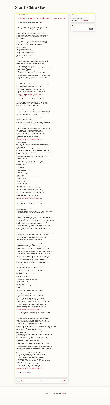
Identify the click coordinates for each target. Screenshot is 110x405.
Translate (85, 20)
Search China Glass (31, 7)
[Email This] (23, 372)
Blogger (63, 393)
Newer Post (20, 381)
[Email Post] (20, 372)
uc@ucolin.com (30, 94)
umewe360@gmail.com (22, 96)
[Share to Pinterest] (30, 372)
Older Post (63, 381)
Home (42, 381)
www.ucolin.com (39, 94)
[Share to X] (26, 372)
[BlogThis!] (25, 372)
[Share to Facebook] (28, 372)
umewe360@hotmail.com (35, 96)
